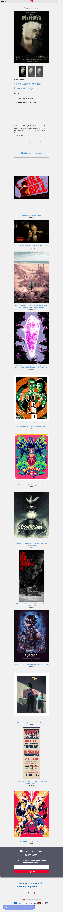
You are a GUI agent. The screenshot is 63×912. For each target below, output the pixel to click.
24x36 (25, 126)
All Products (32, 126)
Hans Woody (19, 79)
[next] (47, 37)
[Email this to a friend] (40, 142)
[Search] (56, 1)
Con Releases (24, 128)
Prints (16, 133)
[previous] (16, 37)
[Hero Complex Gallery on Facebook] (28, 892)
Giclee (21, 135)
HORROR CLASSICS (29, 130)
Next (36, 8)
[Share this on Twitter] (22, 142)
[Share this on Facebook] (27, 142)
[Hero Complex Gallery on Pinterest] (31, 892)
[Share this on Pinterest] (31, 142)
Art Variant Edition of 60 (37, 114)
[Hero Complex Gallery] (31, 1)
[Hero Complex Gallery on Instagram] (34, 892)
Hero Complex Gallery (34, 899)
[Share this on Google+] (35, 142)
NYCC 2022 (41, 130)
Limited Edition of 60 (21, 114)
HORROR (17, 130)
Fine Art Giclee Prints (36, 128)
